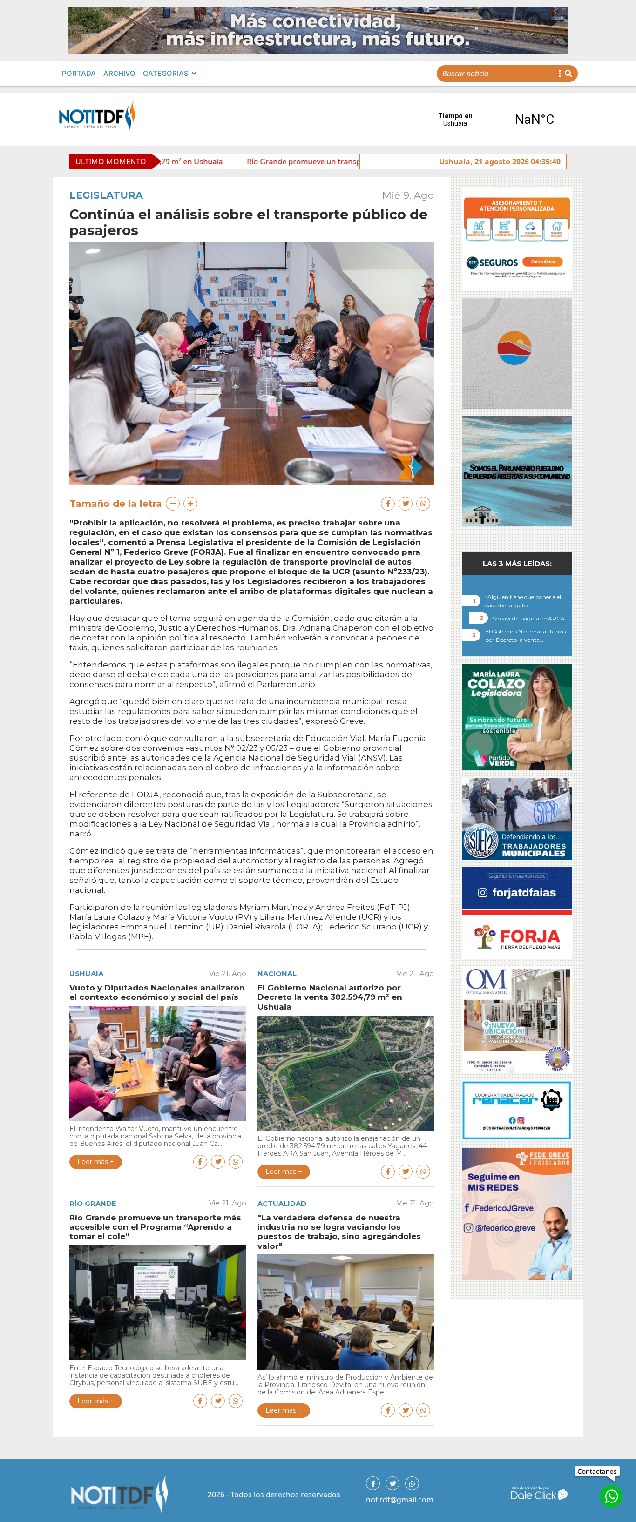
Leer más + (95, 1162)
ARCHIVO (119, 73)
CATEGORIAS (166, 73)
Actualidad (281, 1203)
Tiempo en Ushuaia (495, 119)
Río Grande (92, 1203)
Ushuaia (86, 973)
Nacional (277, 973)
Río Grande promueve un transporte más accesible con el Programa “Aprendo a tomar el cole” (331, 161)
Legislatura (106, 195)
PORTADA (79, 73)
